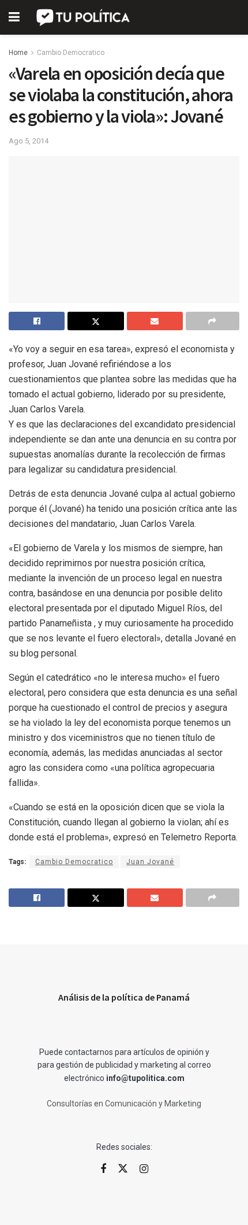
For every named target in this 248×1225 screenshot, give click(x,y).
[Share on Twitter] (95, 321)
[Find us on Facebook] (103, 1169)
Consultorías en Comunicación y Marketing (124, 1103)
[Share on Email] (155, 321)
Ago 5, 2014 (28, 140)
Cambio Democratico (70, 53)
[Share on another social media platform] (212, 321)
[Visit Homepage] (84, 17)
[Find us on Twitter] (123, 1169)
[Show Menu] (14, 17)
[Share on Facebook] (37, 321)
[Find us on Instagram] (144, 1169)
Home (18, 53)
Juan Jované (150, 862)
